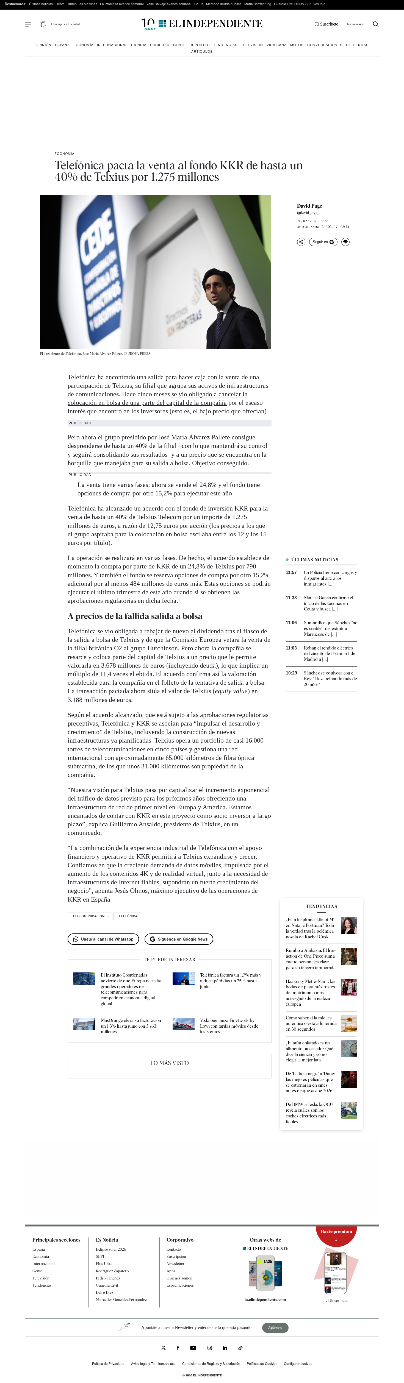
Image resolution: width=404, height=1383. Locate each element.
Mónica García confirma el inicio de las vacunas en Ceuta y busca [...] (328, 603)
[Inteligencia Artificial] (265, 1289)
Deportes (199, 44)
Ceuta (198, 3)
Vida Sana (277, 44)
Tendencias (225, 44)
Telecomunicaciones (90, 916)
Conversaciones (324, 44)
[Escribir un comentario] (345, 242)
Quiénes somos (179, 1278)
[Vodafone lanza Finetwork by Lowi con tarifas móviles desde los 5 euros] (184, 1026)
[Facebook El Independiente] (178, 1348)
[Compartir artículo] (301, 242)
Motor (297, 44)
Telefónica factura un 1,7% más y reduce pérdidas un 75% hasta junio (230, 980)
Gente (179, 44)
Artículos (202, 51)
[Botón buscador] (376, 24)
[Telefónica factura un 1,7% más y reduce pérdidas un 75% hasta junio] (184, 989)
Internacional (112, 44)
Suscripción (176, 1256)
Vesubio (319, 3)
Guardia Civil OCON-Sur (292, 3)
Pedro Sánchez (108, 1278)
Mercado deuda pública (224, 3)
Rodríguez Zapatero (112, 1271)
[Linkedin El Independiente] (225, 1348)
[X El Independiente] (163, 1348)
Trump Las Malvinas (82, 3)
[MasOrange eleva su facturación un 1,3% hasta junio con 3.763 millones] (84, 1026)
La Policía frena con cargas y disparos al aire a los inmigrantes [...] (330, 578)
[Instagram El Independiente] (209, 1348)
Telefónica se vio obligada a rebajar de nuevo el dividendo (146, 631)
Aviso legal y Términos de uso (153, 1363)
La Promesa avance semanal (122, 3)
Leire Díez (104, 1292)
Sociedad (160, 44)
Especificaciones (180, 1285)
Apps (171, 1271)
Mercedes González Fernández (121, 1300)
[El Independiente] (202, 24)
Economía (83, 44)
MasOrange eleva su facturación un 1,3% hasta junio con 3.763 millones (131, 1026)
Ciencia (138, 44)
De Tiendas (357, 44)
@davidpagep (308, 212)
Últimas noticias (41, 3)
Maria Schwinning (257, 3)
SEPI (100, 1256)
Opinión (43, 44)
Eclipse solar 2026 (111, 1249)
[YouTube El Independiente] (193, 1348)
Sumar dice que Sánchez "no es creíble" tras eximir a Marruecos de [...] (330, 628)
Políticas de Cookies (262, 1363)
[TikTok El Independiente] (240, 1349)
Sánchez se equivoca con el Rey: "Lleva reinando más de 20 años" (330, 678)
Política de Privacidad (108, 1363)
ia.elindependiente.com (265, 1300)
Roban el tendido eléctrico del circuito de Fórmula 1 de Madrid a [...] (329, 653)
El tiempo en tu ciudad (65, 24)
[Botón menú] (28, 24)
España (62, 44)
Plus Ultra (104, 1264)
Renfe (60, 3)
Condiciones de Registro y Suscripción (211, 1363)
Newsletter (176, 1264)
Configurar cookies (298, 1363)
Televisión (252, 44)
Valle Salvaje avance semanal (169, 3)
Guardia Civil (107, 1285)
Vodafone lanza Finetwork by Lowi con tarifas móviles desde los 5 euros (229, 1026)
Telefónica (127, 916)
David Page (309, 205)
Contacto (174, 1249)
